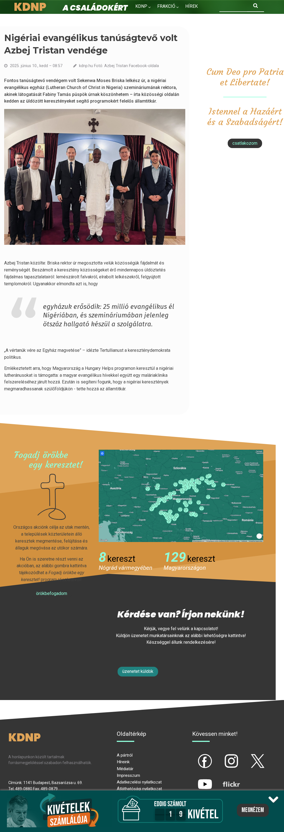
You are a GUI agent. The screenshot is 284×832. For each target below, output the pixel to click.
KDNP (141, 6)
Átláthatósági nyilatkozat (139, 788)
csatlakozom (244, 143)
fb (196, 756)
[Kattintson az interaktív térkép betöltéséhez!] (181, 495)
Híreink (123, 761)
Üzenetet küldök (137, 671)
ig (221, 756)
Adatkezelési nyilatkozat (139, 782)
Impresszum (128, 775)
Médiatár (125, 768)
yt (195, 779)
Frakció (166, 6)
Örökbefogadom (51, 593)
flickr (224, 779)
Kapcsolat (178, 18)
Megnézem (253, 810)
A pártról (125, 755)
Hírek (191, 6)
